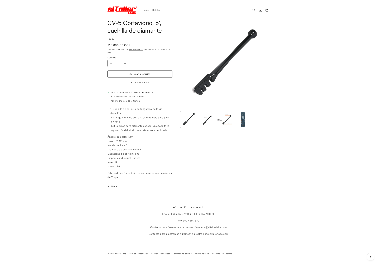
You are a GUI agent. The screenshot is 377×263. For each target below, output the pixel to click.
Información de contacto (223, 254)
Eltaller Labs (120, 254)
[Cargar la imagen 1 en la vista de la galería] (188, 119)
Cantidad (112, 57)
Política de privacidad (160, 254)
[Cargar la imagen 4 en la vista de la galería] (243, 119)
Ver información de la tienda (125, 101)
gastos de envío (136, 49)
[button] (254, 10)
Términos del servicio (182, 254)
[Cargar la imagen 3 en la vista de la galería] (225, 119)
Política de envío (202, 254)
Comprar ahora (140, 82)
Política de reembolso (138, 254)
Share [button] (114, 186)
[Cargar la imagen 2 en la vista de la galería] (207, 119)
